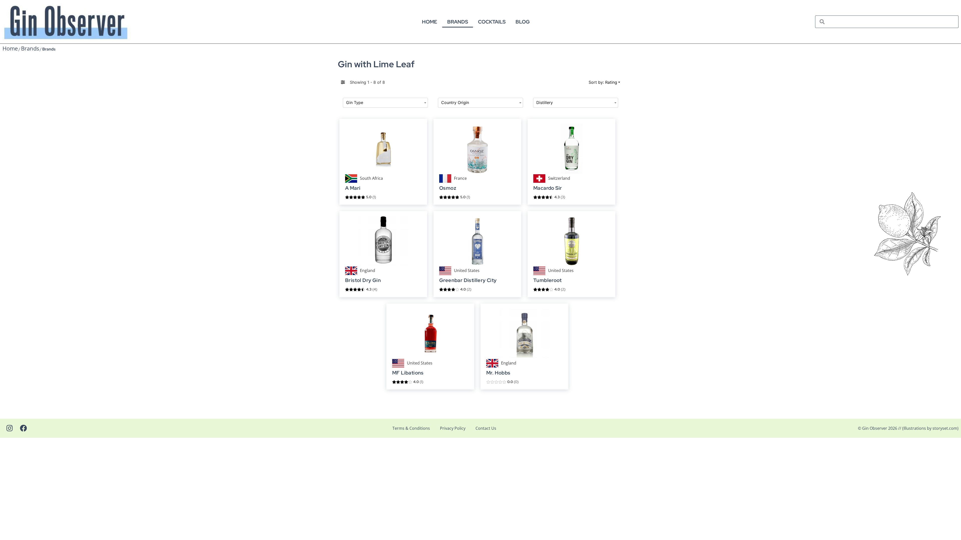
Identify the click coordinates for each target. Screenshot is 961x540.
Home (429, 21)
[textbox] (385, 103)
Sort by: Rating (603, 82)
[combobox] (385, 103)
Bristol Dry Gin (363, 281)
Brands (457, 21)
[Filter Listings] (343, 82)
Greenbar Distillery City (468, 281)
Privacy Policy (452, 428)
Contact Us (485, 428)
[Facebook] (24, 428)
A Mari (352, 188)
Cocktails (492, 21)
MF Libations (408, 373)
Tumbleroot (547, 281)
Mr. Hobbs (498, 373)
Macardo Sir (547, 188)
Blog (523, 21)
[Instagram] (10, 428)
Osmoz (447, 188)
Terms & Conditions (411, 428)
